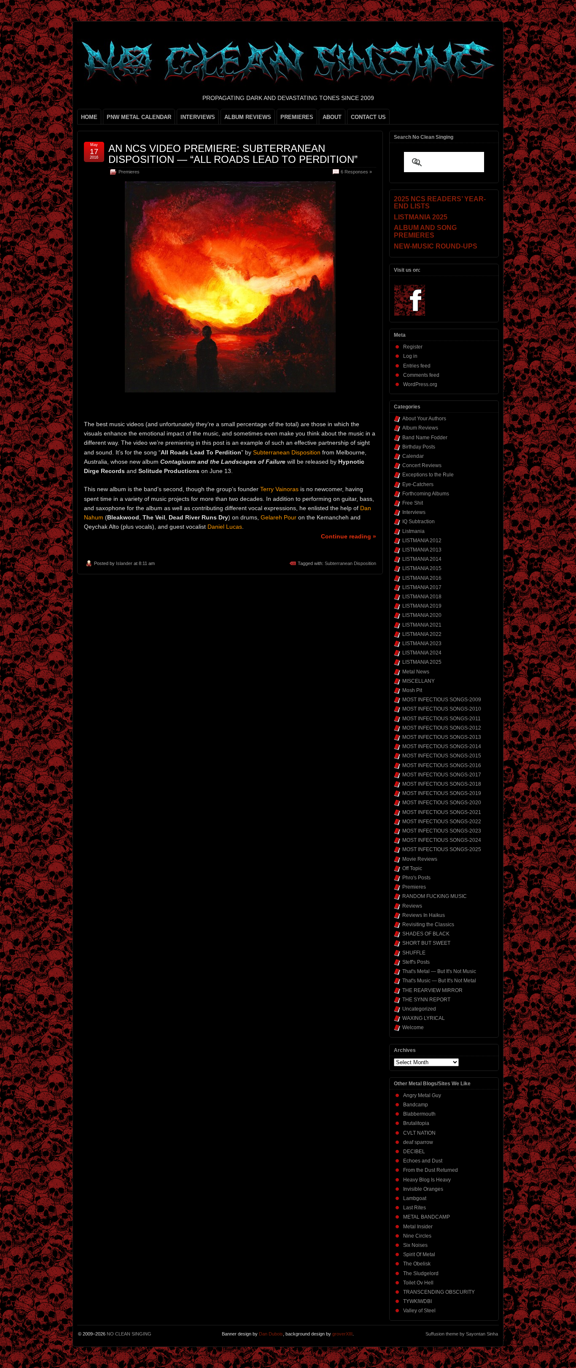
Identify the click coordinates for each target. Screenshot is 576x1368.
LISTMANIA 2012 (421, 540)
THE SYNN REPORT (426, 1000)
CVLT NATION (419, 1133)
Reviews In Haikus (423, 915)
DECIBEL (414, 1151)
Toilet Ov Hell (418, 1283)
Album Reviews (420, 428)
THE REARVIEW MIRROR (432, 990)
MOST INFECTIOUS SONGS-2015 (441, 756)
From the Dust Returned (430, 1170)
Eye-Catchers (417, 484)
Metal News (415, 672)
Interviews (413, 512)
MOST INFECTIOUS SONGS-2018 (441, 784)
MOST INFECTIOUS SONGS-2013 (441, 737)
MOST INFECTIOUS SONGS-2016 (441, 765)
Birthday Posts (418, 447)
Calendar (413, 456)
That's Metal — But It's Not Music (439, 971)
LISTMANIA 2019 (421, 606)
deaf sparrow (418, 1142)
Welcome (413, 1027)
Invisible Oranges (423, 1189)
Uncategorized (419, 1009)
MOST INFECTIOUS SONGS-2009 (441, 700)
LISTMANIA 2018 (421, 597)
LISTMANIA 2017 (421, 587)
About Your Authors (424, 419)
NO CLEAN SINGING (129, 1333)
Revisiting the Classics (428, 924)
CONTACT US (368, 117)
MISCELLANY (418, 681)
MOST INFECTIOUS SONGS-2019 (441, 793)
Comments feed (421, 375)
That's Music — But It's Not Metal (439, 981)
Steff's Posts (416, 962)
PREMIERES (296, 117)
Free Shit (412, 503)
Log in (410, 356)
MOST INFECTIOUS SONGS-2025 (441, 849)
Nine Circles (417, 1236)
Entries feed (417, 366)
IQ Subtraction (418, 521)
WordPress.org (420, 384)
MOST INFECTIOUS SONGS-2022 (441, 822)
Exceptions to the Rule (428, 475)
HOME (89, 117)
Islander (124, 563)
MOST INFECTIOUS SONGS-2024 (441, 840)
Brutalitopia (416, 1123)
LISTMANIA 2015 (421, 568)
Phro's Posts (416, 878)
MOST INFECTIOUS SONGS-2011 (441, 719)
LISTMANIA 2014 (421, 559)
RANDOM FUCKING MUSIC (434, 896)
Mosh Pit (412, 690)
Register (413, 347)
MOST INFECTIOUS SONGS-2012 (441, 728)
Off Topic (412, 868)
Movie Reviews (419, 859)
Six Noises (415, 1245)
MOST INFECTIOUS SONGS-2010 (441, 709)
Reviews (412, 906)
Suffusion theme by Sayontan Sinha (461, 1333)
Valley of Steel (419, 1311)
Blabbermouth (419, 1114)
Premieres (129, 171)
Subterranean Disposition (350, 563)
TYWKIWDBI (417, 1301)
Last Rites (414, 1208)
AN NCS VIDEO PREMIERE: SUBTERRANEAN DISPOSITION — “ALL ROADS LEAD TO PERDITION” (233, 154)
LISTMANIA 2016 (421, 578)
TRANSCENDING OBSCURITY (439, 1292)
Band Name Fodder (424, 438)
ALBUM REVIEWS (247, 117)
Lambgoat (414, 1198)
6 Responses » (356, 171)
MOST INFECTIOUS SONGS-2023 (441, 831)
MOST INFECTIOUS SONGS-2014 (441, 746)
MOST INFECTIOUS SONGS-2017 (441, 775)
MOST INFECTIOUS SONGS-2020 (441, 803)
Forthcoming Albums (425, 494)
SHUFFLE (413, 953)
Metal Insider (418, 1227)
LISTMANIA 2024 (421, 653)
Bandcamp (415, 1105)
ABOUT (332, 117)
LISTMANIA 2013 (421, 550)
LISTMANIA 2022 (421, 634)
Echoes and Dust (422, 1161)
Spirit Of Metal (419, 1254)
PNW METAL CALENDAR (139, 117)
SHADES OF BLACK (425, 934)
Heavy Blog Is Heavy (427, 1180)
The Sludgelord (421, 1273)
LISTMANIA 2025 (421, 662)
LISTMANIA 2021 (421, 625)
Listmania (413, 531)
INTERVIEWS (197, 117)
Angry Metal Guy (422, 1095)
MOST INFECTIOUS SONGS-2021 (441, 812)
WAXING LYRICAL (423, 1018)
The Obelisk (417, 1264)
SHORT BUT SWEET (426, 943)
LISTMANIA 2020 (421, 615)
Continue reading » (348, 536)
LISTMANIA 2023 (421, 643)
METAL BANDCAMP (426, 1217)
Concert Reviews (421, 465)
